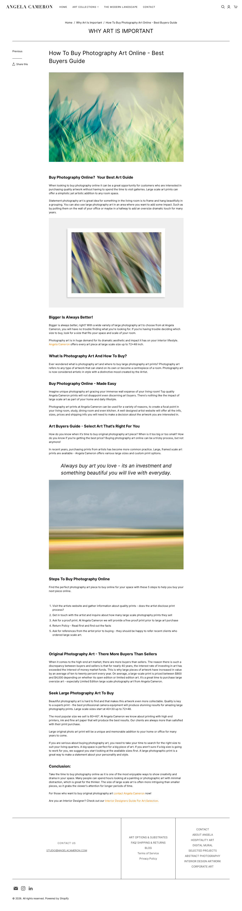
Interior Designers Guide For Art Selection (131, 800)
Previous (17, 51)
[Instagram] (23, 888)
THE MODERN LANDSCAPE (121, 6)
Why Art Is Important (89, 22)
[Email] (16, 888)
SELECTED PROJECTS (202, 850)
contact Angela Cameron (129, 793)
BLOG (148, 848)
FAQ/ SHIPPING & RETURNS (148, 842)
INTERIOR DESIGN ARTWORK (202, 861)
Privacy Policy (148, 858)
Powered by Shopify (57, 898)
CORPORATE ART (203, 866)
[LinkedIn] (31, 888)
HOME (63, 6)
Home (68, 22)
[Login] (229, 7)
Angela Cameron (59, 344)
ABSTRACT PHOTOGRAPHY (202, 856)
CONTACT (149, 6)
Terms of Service (148, 853)
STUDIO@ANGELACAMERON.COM (66, 850)
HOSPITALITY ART (202, 840)
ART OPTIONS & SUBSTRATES (148, 837)
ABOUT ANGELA (202, 834)
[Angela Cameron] (29, 7)
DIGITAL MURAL (203, 845)
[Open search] (223, 7)
